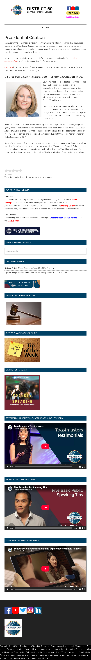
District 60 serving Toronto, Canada (32, 10)
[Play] (7, 467)
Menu (47, 27)
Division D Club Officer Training (17, 268)
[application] (45, 446)
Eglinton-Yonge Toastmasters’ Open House (22, 273)
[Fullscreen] (83, 467)
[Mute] (79, 467)
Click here (9, 67)
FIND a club (73, 13)
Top (85, 654)
